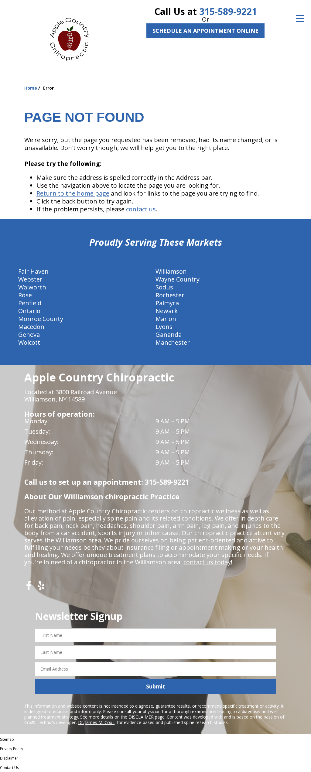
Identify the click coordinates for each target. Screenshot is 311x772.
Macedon (31, 327)
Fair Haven (33, 271)
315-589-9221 (228, 11)
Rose (25, 295)
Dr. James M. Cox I (96, 722)
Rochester (170, 295)
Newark (167, 311)
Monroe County (40, 319)
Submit (155, 686)
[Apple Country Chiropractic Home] (72, 38)
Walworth (32, 287)
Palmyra (167, 303)
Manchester (173, 342)
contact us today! (207, 562)
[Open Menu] (300, 18)
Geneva (29, 334)
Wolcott (29, 342)
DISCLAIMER (141, 717)
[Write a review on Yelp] (41, 588)
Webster (30, 279)
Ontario (29, 311)
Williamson (171, 271)
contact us (141, 209)
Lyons (164, 327)
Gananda (169, 334)
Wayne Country (178, 279)
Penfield (29, 303)
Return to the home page (72, 193)
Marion (166, 319)
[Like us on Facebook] (28, 588)
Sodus (164, 287)
